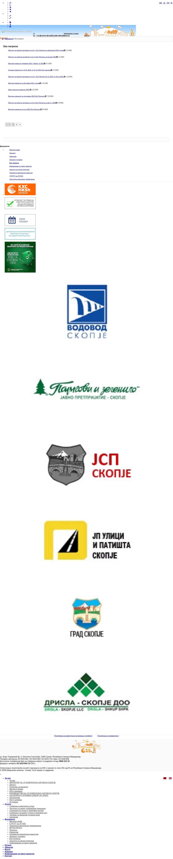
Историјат (13, 802)
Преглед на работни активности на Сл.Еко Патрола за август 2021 (32, 103)
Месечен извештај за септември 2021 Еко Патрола (26, 96)
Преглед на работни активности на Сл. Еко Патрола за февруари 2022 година (36, 50)
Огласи (49, 35)
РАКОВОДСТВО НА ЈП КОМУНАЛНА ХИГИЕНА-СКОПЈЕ (34, 793)
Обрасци (53, 35)
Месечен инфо (14, 150)
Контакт (87, 35)
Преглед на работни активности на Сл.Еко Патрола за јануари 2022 (32, 57)
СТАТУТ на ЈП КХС (16, 176)
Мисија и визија (16, 789)
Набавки (61, 35)
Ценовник (13, 817)
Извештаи (12, 156)
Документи (44, 35)
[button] (0, 774)
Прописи (12, 153)
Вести (58, 35)
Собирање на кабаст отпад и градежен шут (28, 813)
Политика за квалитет (18, 787)
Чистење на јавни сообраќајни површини (27, 808)
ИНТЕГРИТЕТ (15, 828)
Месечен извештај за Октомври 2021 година (24, 83)
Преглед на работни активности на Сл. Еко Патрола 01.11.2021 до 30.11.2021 (36, 77)
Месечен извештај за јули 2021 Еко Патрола (24, 109)
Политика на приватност (108, 736)
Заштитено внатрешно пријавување (22, 179)
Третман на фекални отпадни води (24, 815)
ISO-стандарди (15, 791)
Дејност (12, 785)
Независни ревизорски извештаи (21, 173)
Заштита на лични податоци (19, 169)
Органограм (14, 798)
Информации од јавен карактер (71, 34)
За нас (34, 34)
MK (160, 3)
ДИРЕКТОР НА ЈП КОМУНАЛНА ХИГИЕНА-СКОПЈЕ (32, 783)
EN (168, 3)
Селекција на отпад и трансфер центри (26, 811)
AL (164, 3)
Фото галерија (15, 800)
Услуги (38, 35)
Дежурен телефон (15, 160)
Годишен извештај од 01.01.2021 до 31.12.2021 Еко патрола (29, 70)
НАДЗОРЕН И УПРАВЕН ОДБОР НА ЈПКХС (28, 795)
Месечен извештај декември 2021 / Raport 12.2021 (26, 63)
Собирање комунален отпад (21, 806)
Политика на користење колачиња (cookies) (73, 736)
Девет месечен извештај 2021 (19, 90)
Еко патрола (14, 163)
